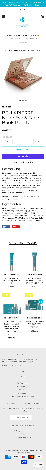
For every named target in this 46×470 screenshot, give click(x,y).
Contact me (23, 393)
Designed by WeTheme (23, 452)
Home (4, 50)
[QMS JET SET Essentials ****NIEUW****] (34, 305)
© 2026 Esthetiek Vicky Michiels (15, 450)
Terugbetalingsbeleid (23, 437)
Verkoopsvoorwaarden (23, 431)
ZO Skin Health (23, 383)
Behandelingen (23, 386)
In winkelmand (23, 149)
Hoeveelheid (7, 137)
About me (23, 390)
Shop (23, 380)
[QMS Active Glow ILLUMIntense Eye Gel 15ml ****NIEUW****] (34, 261)
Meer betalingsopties (23, 162)
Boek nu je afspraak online (23, 396)
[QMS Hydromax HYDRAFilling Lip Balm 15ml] (11, 261)
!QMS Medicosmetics (11, 275)
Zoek (23, 434)
